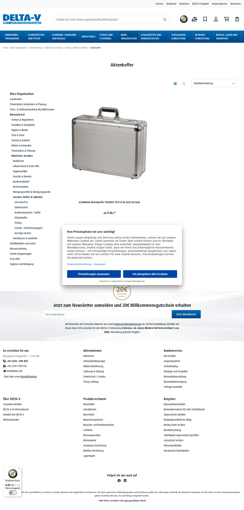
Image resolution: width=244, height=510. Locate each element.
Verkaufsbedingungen (94, 361)
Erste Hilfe (15, 259)
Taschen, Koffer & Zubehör (28, 197)
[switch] (13, 492)
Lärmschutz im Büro (173, 440)
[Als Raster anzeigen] (175, 83)
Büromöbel (88, 404)
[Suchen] (165, 19)
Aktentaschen (21, 207)
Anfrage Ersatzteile (173, 387)
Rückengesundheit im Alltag (177, 419)
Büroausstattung (18, 248)
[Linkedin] (125, 480)
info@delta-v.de (14, 371)
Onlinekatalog (171, 366)
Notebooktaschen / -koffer (27, 212)
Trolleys (18, 223)
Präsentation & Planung (23, 150)
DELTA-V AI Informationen (16, 409)
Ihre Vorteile (170, 356)
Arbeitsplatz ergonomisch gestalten (181, 435)
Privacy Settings (91, 381)
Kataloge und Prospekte (176, 371)
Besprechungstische (93, 419)
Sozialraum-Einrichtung (94, 445)
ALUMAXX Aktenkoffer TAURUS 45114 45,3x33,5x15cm (109, 202)
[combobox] (106, 19)
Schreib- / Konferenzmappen (28, 228)
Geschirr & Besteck (22, 176)
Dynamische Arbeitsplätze (176, 450)
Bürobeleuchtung (172, 430)
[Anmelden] (216, 19)
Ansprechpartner (219, 3)
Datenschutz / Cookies (94, 376)
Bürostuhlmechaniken (174, 404)
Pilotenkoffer (20, 217)
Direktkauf (171, 3)
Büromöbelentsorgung (175, 381)
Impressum (88, 356)
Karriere (159, 3)
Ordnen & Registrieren (22, 119)
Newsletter (235, 3)
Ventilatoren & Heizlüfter (25, 238)
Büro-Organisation (22, 94)
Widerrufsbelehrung (93, 366)
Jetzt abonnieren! (186, 314)
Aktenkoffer (21, 202)
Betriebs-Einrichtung (93, 450)
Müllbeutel (18, 161)
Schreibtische (89, 409)
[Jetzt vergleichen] (194, 19)
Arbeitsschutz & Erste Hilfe (26, 166)
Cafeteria (87, 430)
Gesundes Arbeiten (12, 404)
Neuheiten (184, 3)
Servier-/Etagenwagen (21, 253)
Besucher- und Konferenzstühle (98, 425)
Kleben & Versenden (21, 145)
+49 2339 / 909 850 (17, 361)
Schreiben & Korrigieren (23, 125)
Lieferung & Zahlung (93, 371)
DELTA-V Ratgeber (200, 3)
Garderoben (16, 99)
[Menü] (19, 469)
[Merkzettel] (205, 19)
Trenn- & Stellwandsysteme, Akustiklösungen (32, 109)
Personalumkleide (172, 445)
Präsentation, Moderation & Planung (28, 104)
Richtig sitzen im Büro (174, 425)
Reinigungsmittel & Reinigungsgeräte (31, 192)
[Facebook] (119, 480)
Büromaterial (17, 114)
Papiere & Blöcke (19, 130)
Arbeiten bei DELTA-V (13, 414)
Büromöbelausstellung (175, 376)
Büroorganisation (92, 435)
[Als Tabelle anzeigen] (184, 83)
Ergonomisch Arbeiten (175, 414)
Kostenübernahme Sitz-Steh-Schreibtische (184, 409)
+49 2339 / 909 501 (16, 366)
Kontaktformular (29, 376)
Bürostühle (88, 414)
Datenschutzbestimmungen (128, 324)
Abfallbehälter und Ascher (23, 243)
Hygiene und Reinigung (22, 264)
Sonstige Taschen (22, 233)
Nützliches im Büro (22, 156)
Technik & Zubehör (20, 140)
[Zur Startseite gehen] (22, 19)
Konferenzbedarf (21, 181)
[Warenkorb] (226, 19)
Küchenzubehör (20, 186)
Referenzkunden (11, 419)
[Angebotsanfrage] (237, 19)
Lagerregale (89, 455)
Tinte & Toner (17, 135)
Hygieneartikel (20, 171)
